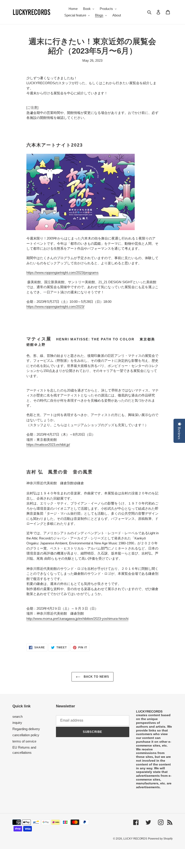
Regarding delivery (26, 729)
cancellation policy (25, 735)
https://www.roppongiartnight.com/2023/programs (62, 272)
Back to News (96, 676)
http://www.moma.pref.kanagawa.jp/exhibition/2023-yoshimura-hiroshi (77, 618)
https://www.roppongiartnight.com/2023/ (55, 306)
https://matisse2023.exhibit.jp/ (48, 444)
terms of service (24, 741)
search (17, 716)
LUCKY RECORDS (135, 838)
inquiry (17, 722)
